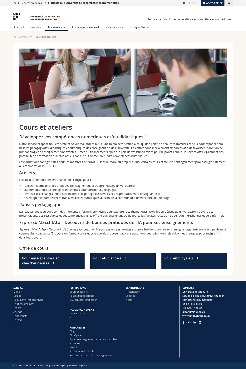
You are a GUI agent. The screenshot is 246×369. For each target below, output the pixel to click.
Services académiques (33, 3)
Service (36, 27)
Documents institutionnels (28, 299)
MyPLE (73, 347)
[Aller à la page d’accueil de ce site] (14, 37)
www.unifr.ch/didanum (196, 316)
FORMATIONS (78, 288)
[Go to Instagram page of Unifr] (200, 322)
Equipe (17, 295)
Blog (72, 331)
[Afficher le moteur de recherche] (229, 3)
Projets (17, 308)
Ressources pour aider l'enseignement (91, 355)
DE (189, 3)
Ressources (114, 27)
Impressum (43, 365)
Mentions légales (58, 365)
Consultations (77, 313)
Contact (17, 320)
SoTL (72, 317)
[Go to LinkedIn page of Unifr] (195, 322)
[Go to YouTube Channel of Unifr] (189, 322)
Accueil (18, 27)
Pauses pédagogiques (82, 295)
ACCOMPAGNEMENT (82, 309)
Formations (56, 27)
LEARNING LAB (135, 288)
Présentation (133, 291)
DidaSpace (75, 335)
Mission (17, 291)
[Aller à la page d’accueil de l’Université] (36, 16)
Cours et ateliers (79, 291)
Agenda (17, 312)
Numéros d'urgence (78, 365)
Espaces (130, 295)
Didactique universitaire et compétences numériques (85, 3)
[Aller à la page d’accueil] (14, 3)
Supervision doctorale (82, 351)
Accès (129, 299)
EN (195, 3)
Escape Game (140, 27)
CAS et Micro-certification (83, 299)
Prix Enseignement (23, 303)
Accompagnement (85, 27)
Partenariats (20, 316)
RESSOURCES (77, 327)
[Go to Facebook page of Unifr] (183, 322)
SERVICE (18, 288)
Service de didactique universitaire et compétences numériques (189, 19)
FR (183, 3)
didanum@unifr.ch (193, 312)
